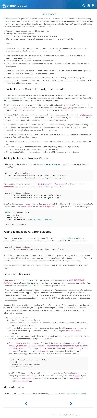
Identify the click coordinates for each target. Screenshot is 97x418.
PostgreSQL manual (78, 393)
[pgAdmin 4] (70, 404)
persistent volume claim (13, 98)
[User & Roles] (26, 404)
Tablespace (9, 19)
